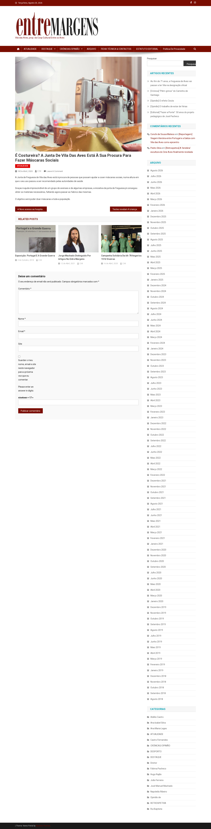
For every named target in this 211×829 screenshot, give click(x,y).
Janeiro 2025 (156, 279)
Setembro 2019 (158, 624)
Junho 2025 (156, 251)
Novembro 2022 (158, 429)
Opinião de (155, 797)
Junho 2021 (156, 515)
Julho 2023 (155, 383)
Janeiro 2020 (156, 601)
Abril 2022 (155, 463)
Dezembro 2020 (158, 549)
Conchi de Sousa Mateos (162, 134)
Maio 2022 (155, 458)
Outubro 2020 (157, 561)
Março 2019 (156, 659)
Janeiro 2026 (156, 211)
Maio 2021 (155, 521)
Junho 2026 (156, 182)
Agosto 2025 (156, 239)
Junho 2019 (156, 641)
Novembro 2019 (158, 613)
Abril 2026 (155, 193)
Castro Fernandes (159, 740)
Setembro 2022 (158, 440)
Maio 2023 (155, 394)
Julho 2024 (155, 314)
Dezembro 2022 (158, 423)
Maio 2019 (155, 647)
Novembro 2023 (158, 360)
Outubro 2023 (157, 366)
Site (20, 344)
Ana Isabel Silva (158, 722)
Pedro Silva (155, 148)
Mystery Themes (43, 826)
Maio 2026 (155, 188)
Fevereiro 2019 (157, 664)
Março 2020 (156, 595)
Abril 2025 (155, 262)
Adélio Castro (157, 717)
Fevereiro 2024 (157, 343)
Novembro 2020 (158, 555)
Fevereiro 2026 (157, 205)
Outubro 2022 (157, 435)
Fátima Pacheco (158, 768)
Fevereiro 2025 (157, 274)
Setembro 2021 (158, 498)
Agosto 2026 (156, 170)
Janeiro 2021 (156, 544)
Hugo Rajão (156, 774)
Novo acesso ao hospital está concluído (33, 209)
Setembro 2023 (158, 371)
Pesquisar (152, 58)
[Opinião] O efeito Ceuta (162, 100)
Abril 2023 (155, 400)
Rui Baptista (156, 809)
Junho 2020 (156, 578)
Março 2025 (156, 268)
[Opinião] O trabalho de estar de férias (168, 106)
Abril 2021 (155, 526)
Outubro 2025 (157, 228)
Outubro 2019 (157, 618)
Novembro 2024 (158, 291)
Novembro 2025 (158, 222)
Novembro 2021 (158, 486)
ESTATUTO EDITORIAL (147, 49)
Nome (22, 319)
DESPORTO (156, 751)
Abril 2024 (155, 331)
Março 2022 (156, 469)
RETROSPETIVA (158, 803)
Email (21, 331)
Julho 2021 (155, 509)
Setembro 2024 (158, 303)
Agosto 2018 (156, 699)
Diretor (153, 763)
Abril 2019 (155, 653)
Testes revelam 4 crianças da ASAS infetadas (127, 209)
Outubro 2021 (157, 492)
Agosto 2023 (156, 377)
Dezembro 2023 (158, 354)
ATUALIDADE (30, 49)
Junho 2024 (156, 320)
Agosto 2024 (156, 308)
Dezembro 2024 (158, 285)
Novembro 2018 (158, 682)
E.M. (40, 171)
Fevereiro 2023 (157, 412)
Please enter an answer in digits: (26, 389)
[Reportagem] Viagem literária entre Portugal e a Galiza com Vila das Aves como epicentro (172, 138)
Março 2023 (156, 406)
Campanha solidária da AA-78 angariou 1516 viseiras (121, 257)
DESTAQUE (47, 49)
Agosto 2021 (156, 503)
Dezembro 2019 (158, 607)
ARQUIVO (91, 49)
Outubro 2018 (157, 687)
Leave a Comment (55, 171)
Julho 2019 (155, 636)
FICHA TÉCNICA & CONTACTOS (116, 49)
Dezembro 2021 (158, 480)
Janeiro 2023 (156, 417)
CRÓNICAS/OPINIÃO (70, 49)
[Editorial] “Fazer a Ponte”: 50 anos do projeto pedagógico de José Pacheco (172, 114)
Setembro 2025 (158, 233)
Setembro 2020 (158, 567)
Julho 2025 (155, 245)
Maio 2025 (155, 256)
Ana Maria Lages (158, 728)
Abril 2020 (155, 590)
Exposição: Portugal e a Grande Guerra (35, 255)
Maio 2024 (155, 325)
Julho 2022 (155, 446)
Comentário (24, 288)
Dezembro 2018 (158, 676)
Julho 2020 (155, 572)
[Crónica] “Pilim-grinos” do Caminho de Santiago (169, 93)
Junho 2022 (156, 452)
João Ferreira (156, 780)
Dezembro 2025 (158, 216)
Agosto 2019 (156, 630)
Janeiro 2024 (156, 348)
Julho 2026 (155, 176)
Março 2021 (156, 532)
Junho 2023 (156, 389)
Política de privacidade (174, 49)
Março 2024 (156, 337)
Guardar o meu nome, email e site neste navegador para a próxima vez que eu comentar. (27, 370)
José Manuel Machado (161, 786)
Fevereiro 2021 (157, 538)
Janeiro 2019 (156, 670)
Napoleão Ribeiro (158, 791)
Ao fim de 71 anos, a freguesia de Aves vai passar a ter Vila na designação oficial (171, 83)
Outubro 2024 (157, 297)
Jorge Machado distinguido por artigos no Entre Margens (74, 257)
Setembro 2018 (158, 693)
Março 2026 (156, 199)
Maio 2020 (155, 584)
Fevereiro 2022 (157, 475)
